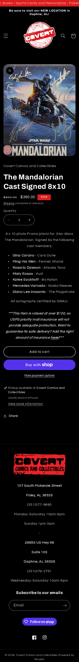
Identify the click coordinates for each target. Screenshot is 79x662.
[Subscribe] (65, 605)
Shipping (9, 203)
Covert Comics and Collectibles (37, 655)
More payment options (39, 375)
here (54, 337)
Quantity (10, 210)
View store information (25, 404)
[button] (6, 36)
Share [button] (13, 416)
